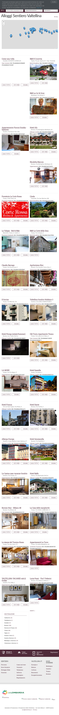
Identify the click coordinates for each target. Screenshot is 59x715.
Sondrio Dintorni (9, 638)
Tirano (6, 630)
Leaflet (57, 48)
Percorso (4, 665)
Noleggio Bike (5, 670)
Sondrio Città (8, 635)
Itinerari (4, 672)
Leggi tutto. (39, 7)
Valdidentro (7, 620)
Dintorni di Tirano (9, 628)
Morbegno (49, 666)
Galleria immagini (20, 674)
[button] (30, 33)
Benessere (34, 672)
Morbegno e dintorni (10, 640)
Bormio (6, 625)
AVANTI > (32, 610)
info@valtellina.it (27, 709)
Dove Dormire (5, 667)
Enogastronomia (36, 675)
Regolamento (21, 678)
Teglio (6, 633)
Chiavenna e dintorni (10, 643)
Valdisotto (7, 617)
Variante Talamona (20, 668)
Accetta (54, 2)
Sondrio (48, 669)
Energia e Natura (34, 666)
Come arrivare (21, 665)
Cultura (33, 670)
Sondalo (6, 623)
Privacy (35, 709)
